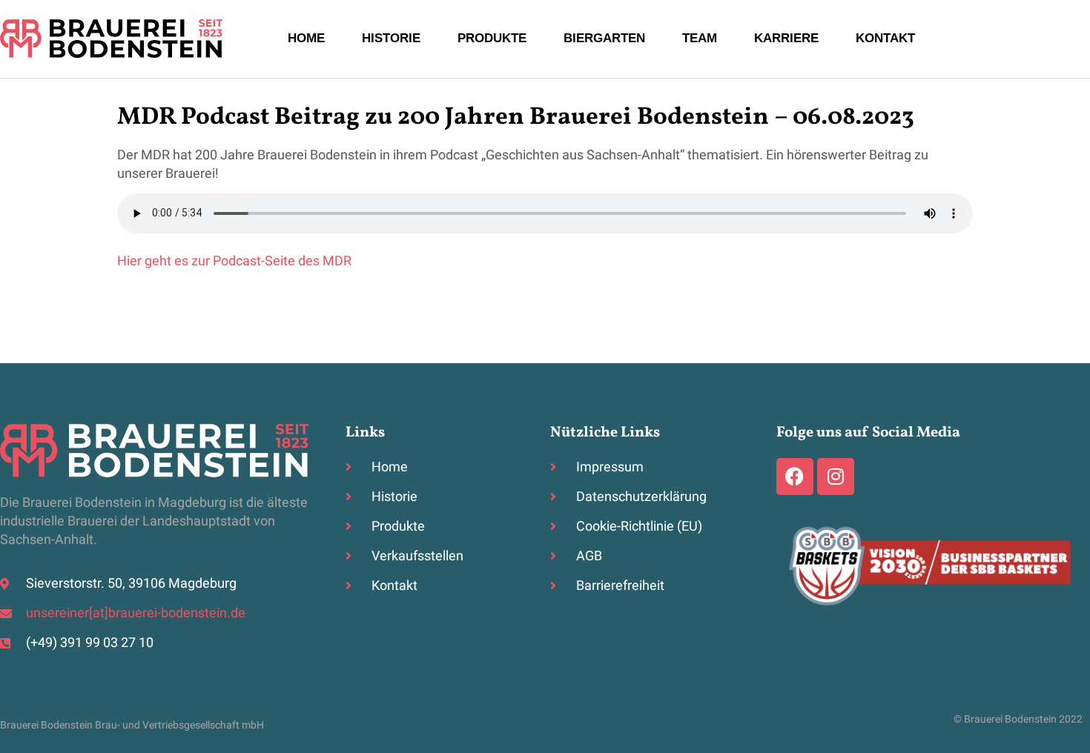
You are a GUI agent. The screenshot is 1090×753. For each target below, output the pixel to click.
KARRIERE (786, 38)
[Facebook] (794, 476)
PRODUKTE (492, 38)
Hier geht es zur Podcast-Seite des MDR (234, 261)
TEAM (699, 38)
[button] (32, 720)
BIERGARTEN (604, 38)
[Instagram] (835, 476)
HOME (306, 38)
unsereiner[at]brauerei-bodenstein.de (135, 613)
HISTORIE (391, 38)
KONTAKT (885, 38)
